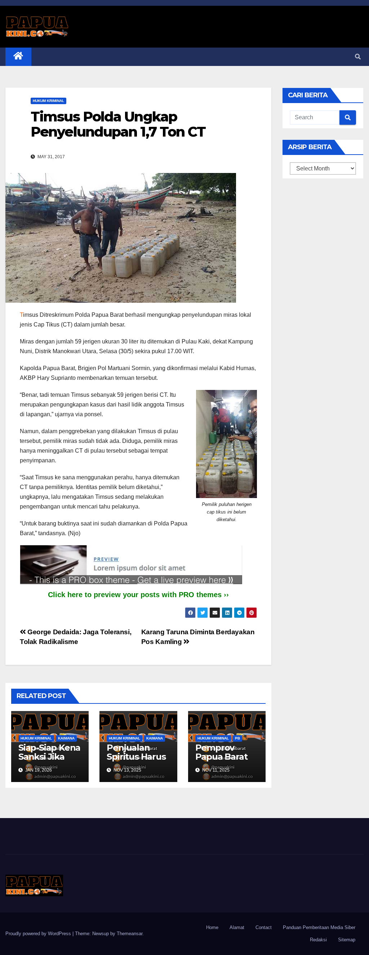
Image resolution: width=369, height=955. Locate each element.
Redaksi (318, 939)
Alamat (237, 927)
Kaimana (66, 738)
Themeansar (129, 933)
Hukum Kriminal (48, 101)
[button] (358, 57)
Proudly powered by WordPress (38, 933)
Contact (263, 927)
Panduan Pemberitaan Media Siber (319, 927)
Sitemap (346, 939)
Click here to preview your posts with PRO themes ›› (138, 595)
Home (212, 927)
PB (237, 738)
